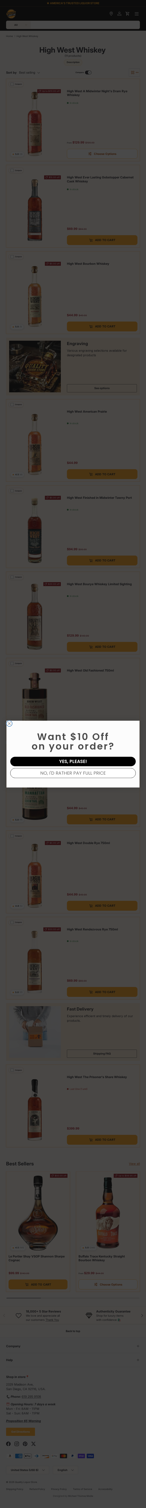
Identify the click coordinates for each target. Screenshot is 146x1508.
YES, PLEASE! (73, 761)
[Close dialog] (9, 723)
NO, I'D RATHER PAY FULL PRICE (73, 773)
